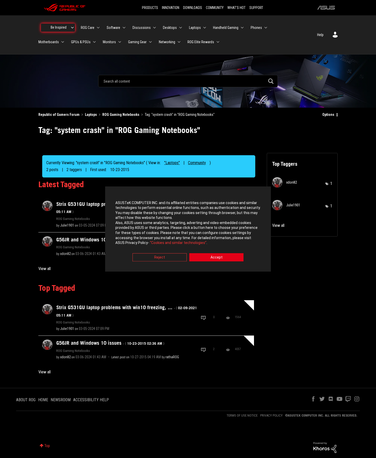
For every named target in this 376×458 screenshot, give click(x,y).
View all (44, 268)
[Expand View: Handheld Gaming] (242, 27)
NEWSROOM (61, 399)
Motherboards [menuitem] (48, 42)
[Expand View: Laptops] (204, 27)
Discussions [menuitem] (141, 28)
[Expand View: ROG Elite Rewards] (217, 42)
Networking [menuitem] (167, 42)
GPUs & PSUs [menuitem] (81, 42)
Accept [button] (217, 257)
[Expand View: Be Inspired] (72, 28)
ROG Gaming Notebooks (120, 115)
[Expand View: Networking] (179, 42)
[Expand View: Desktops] (180, 27)
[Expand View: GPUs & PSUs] (94, 42)
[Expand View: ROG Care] (98, 27)
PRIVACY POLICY (271, 415)
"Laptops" (172, 162)
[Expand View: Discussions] (154, 27)
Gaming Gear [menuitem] (137, 42)
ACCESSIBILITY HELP (91, 399)
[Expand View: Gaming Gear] (150, 42)
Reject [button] (159, 257)
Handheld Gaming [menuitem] (225, 28)
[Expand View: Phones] (265, 27)
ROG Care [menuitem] (87, 28)
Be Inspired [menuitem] (59, 27)
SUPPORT (256, 8)
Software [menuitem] (113, 28)
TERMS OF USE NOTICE (242, 415)
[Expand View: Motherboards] (62, 42)
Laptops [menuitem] (195, 28)
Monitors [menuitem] (109, 42)
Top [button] (47, 446)
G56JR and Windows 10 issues (110, 343)
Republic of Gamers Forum (59, 115)
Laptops (91, 115)
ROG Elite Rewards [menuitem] (200, 42)
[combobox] (188, 81)
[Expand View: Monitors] (119, 42)
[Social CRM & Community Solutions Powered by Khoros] (324, 447)
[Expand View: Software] (124, 27)
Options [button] (328, 115)
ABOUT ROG (26, 399)
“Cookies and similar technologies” (178, 243)
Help (320, 35)
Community (197, 162)
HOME (43, 399)
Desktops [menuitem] (170, 28)
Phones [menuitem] (256, 28)
